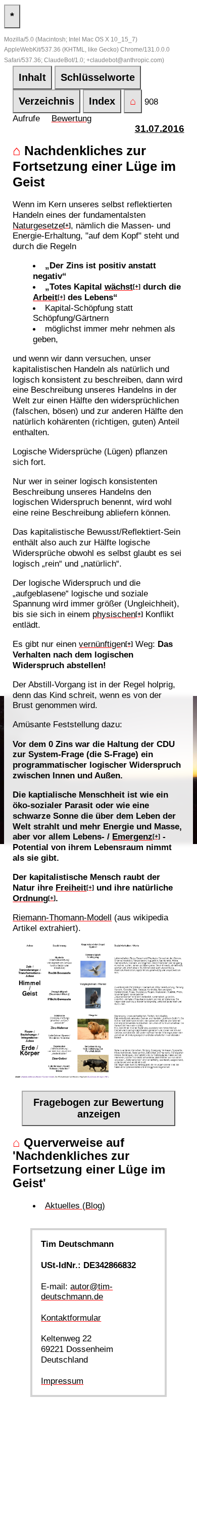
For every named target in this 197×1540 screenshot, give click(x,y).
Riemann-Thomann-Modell (62, 917)
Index (102, 101)
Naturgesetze (38, 225)
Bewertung (71, 118)
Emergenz (132, 836)
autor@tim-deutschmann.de (77, 1291)
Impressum (62, 1381)
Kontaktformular (71, 1318)
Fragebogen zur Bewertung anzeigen (98, 1108)
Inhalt (32, 77)
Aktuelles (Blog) (75, 1205)
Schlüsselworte (98, 77)
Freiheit (71, 887)
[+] (67, 225)
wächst (119, 287)
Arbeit (45, 297)
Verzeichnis (46, 101)
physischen (113, 614)
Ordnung (30, 898)
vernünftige (100, 644)
